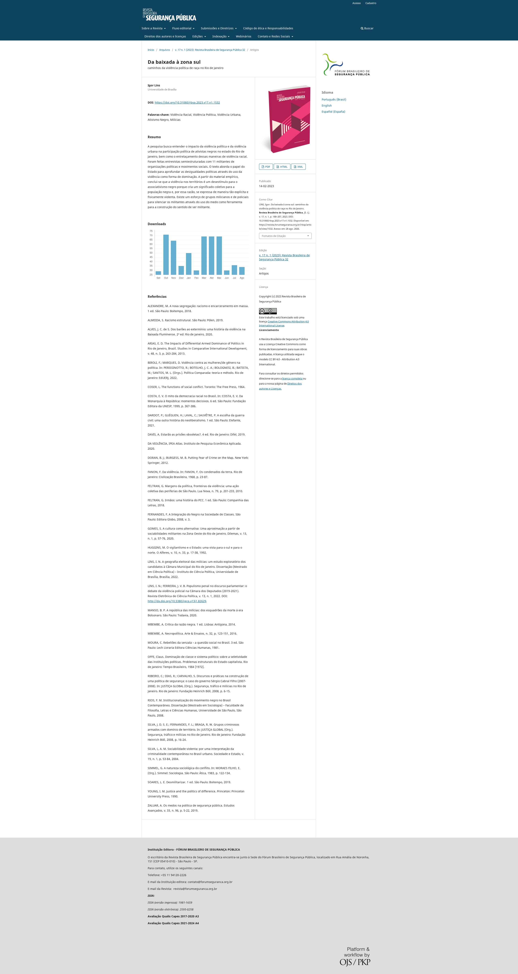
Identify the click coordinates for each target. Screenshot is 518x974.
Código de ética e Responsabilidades (268, 28)
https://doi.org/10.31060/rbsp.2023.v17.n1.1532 (187, 102)
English (327, 105)
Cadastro (370, 3)
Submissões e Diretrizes (217, 28)
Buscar (368, 28)
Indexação (219, 36)
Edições (198, 36)
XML (300, 167)
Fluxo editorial (182, 28)
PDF (267, 167)
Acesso (356, 3)
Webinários (243, 36)
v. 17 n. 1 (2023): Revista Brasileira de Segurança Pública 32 (210, 50)
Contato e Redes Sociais (274, 36)
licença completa (292, 378)
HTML (284, 167)
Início (151, 50)
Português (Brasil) (334, 99)
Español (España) (333, 111)
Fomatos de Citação (274, 236)
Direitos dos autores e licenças (165, 36)
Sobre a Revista (152, 28)
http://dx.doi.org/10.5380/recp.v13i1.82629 (177, 601)
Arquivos (164, 50)
